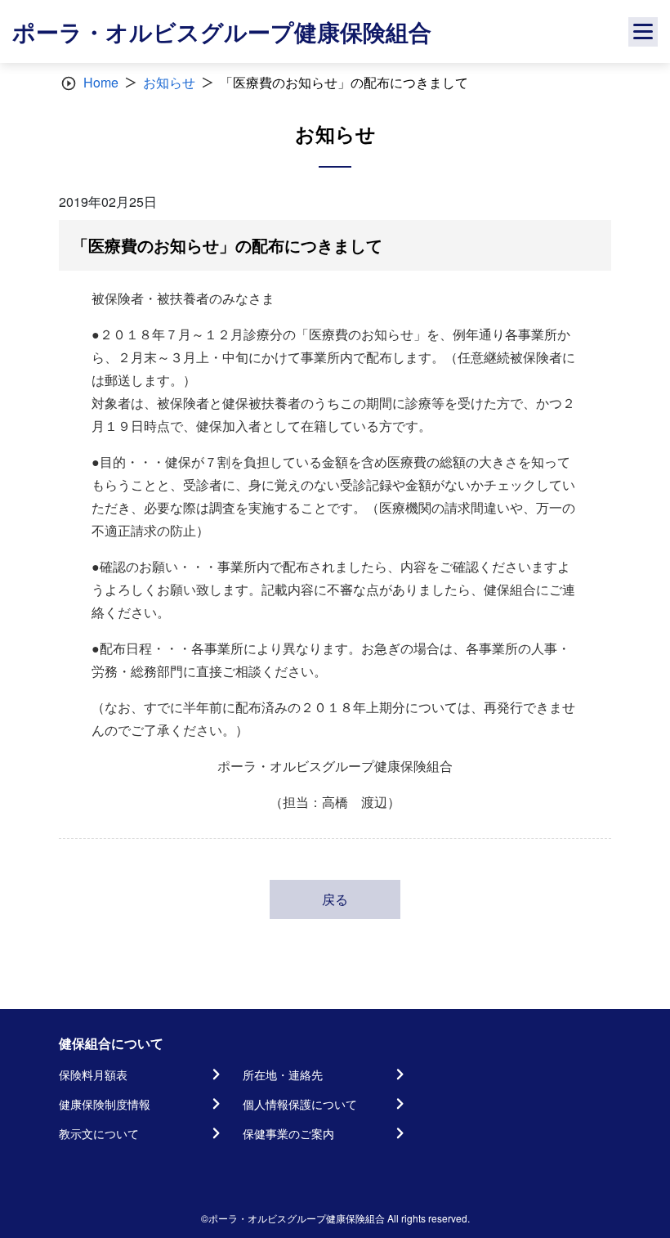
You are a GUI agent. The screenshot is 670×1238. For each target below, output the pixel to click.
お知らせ (169, 82)
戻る (335, 899)
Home (100, 82)
